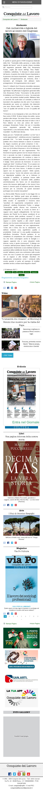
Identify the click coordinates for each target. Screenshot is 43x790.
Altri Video (7, 355)
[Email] (4, 288)
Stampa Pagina (11, 282)
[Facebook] (8, 288)
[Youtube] (28, 774)
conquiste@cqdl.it (19, 785)
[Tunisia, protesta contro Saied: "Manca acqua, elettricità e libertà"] (11, 345)
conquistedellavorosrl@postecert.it (21, 788)
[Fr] (23, 774)
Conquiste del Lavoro (10, 19)
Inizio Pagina (35, 282)
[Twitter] (12, 288)
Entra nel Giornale (25, 422)
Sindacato (24, 19)
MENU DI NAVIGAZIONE (22, 2)
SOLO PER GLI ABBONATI (21, 606)
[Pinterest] (16, 288)
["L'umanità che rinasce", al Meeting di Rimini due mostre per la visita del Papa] (21, 306)
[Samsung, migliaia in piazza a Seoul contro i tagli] (11, 333)
